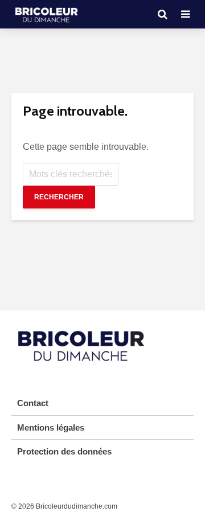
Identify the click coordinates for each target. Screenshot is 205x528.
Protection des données (64, 451)
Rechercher (59, 197)
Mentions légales (50, 427)
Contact (32, 403)
